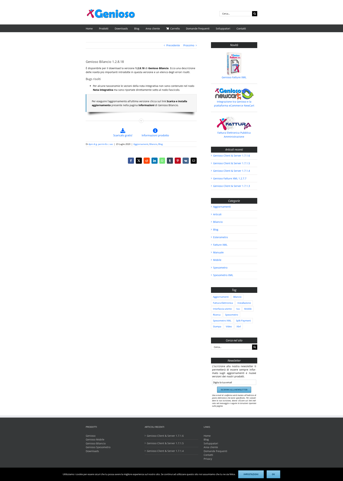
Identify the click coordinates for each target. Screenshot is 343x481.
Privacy (208, 458)
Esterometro (220, 237)
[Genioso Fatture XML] (234, 63)
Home (207, 435)
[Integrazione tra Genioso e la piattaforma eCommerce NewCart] (234, 94)
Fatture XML (220, 244)
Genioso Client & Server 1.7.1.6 (231, 155)
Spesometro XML (223, 275)
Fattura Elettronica (223, 302)
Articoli (217, 214)
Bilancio (153, 144)
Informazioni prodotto (155, 135)
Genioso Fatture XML (234, 77)
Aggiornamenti (140, 144)
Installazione (244, 302)
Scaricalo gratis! (122, 135)
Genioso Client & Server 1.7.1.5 (231, 163)
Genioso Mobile (95, 439)
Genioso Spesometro (98, 447)
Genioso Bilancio (96, 443)
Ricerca (216, 314)
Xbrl (239, 326)
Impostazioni (251, 474)
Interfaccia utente (222, 308)
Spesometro (220, 267)
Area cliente (211, 447)
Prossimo (188, 45)
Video (229, 326)
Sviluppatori (211, 443)
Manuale (218, 252)
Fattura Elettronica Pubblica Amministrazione (234, 134)
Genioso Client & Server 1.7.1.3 (231, 186)
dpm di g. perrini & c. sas (100, 144)
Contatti (208, 455)
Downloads (92, 451)
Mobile (217, 260)
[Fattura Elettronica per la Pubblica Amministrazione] (234, 123)
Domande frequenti (215, 451)
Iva (238, 308)
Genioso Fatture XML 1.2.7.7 (229, 178)
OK (273, 474)
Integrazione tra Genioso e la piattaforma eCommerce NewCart (234, 103)
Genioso (90, 435)
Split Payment (243, 320)
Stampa (217, 326)
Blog (160, 144)
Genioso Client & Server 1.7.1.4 (231, 170)
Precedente (173, 45)
